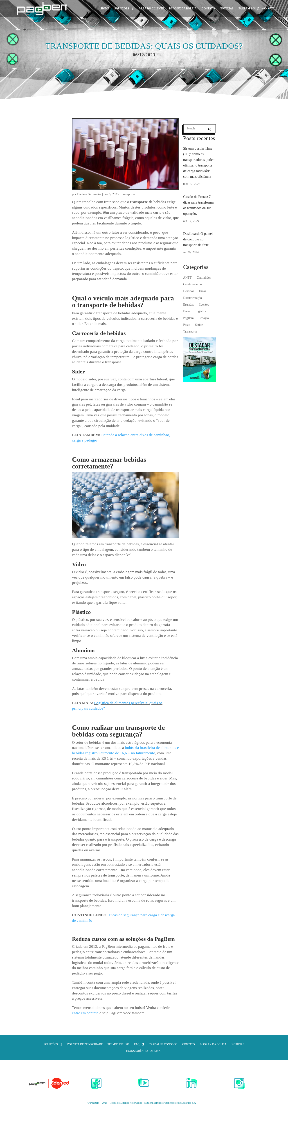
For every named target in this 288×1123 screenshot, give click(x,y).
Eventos (204, 304)
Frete (186, 311)
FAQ (137, 1044)
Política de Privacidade (85, 1044)
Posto (186, 324)
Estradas (188, 304)
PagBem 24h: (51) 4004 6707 (256, 8)
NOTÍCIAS (227, 8)
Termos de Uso (118, 1044)
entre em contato (85, 1013)
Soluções (121, 8)
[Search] (209, 128)
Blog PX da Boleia (183, 8)
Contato (208, 8)
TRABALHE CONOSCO (163, 1044)
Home (105, 8)
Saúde (199, 324)
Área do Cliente (151, 8)
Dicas (202, 291)
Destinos (188, 291)
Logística (200, 311)
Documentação (192, 298)
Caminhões (204, 277)
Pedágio (204, 318)
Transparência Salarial (144, 1051)
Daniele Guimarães (89, 194)
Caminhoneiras (192, 284)
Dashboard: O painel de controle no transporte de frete (198, 239)
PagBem (188, 318)
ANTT (187, 277)
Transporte (128, 194)
